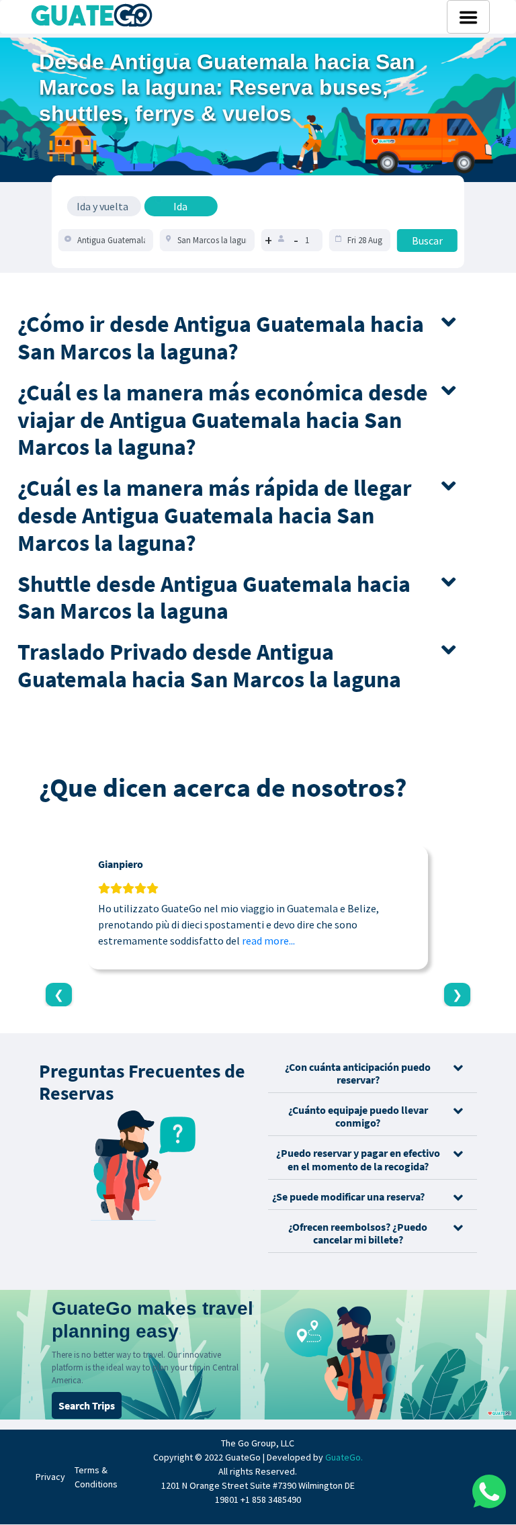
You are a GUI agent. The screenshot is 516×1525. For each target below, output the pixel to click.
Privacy (50, 1477)
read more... (268, 940)
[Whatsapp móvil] (489, 1491)
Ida (180, 206)
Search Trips (86, 1405)
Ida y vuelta (102, 206)
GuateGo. (344, 1457)
